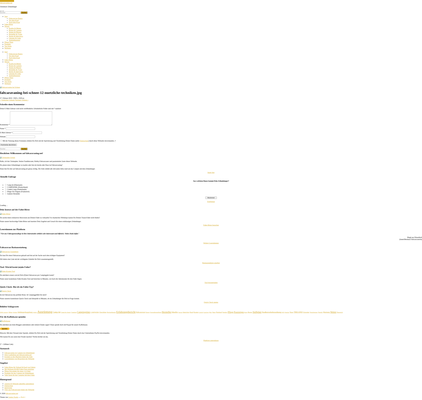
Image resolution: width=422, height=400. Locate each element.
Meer (210, 312)
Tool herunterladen (211, 283)
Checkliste (102, 312)
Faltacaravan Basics (16, 18)
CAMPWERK (95, 312)
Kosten (196, 312)
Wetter (333, 312)
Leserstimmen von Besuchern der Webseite (19, 359)
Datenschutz (84, 141)
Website (2, 137)
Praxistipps (239, 312)
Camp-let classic (66, 312)
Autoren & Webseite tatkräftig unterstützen (19, 384)
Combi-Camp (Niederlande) (17, 189)
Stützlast (287, 312)
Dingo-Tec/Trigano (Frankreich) (18, 192)
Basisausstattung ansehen (211, 263)
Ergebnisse (211, 202)
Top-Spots (8, 46)
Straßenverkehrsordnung (271, 312)
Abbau (10, 312)
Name (2, 128)
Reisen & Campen (15, 30)
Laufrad (201, 312)
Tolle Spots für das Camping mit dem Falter (19, 375)
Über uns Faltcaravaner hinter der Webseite (19, 390)
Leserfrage (206, 312)
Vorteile (320, 312)
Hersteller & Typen (15, 34)
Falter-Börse (8, 24)
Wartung (326, 312)
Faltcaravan (140, 312)
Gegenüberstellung (155, 312)
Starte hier (211, 172)
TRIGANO (298, 312)
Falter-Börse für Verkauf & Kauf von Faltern (19, 367)
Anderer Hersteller (13, 194)
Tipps (291, 312)
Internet (180, 312)
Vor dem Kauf (14, 20)
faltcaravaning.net (6, 3)
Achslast (15, 312)
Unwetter (306, 312)
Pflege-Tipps (8, 42)
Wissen (6, 26)
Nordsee (224, 312)
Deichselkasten (111, 312)
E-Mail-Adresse (6, 133)
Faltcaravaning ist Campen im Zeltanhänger (19, 353)
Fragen (148, 312)
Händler (175, 312)
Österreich (340, 312)
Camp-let (56, 312)
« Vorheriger (7, 100)
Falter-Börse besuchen (211, 225)
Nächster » (21, 100)
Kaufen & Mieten (15, 28)
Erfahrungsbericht (126, 311)
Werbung (7, 48)
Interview (186, 312)
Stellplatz (257, 312)
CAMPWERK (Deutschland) (17, 187)
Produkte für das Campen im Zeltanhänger (19, 373)
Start (6, 16)
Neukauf (219, 312)
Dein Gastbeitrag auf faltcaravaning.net (18, 355)
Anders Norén (13, 397)
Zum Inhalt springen (7, 1)
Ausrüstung (44, 311)
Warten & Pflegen (15, 32)
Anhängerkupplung (25, 312)
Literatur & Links (15, 38)
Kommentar (5, 125)
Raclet (245, 312)
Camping (74, 312)
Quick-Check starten (211, 302)
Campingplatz (83, 312)
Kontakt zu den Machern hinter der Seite (18, 357)
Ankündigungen (14, 40)
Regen (250, 312)
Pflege (230, 312)
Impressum (8, 388)
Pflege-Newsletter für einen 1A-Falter (17, 371)
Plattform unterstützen (211, 340)
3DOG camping (4, 312)
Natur (214, 312)
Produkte (7, 44)
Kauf (191, 312)
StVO (283, 312)
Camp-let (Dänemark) (14, 185)
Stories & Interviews (16, 36)
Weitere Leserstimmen (211, 243)
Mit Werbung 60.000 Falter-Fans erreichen (19, 369)
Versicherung (314, 312)
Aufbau (35, 312)
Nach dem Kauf (14, 22)
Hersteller (166, 312)
